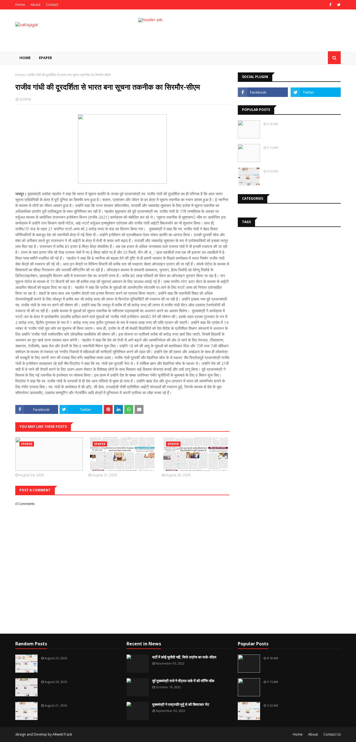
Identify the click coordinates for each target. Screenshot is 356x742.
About (35, 4)
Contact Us (332, 734)
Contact (52, 4)
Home (20, 4)
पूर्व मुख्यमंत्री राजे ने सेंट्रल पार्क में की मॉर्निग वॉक (183, 680)
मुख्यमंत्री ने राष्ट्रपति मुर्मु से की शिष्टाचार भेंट (180, 704)
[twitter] (338, 4)
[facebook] (330, 4)
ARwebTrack (62, 734)
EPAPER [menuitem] (45, 57)
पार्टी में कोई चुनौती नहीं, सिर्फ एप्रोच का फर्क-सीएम (184, 657)
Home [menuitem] (25, 57)
